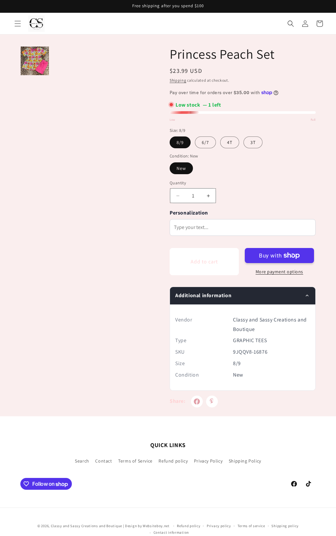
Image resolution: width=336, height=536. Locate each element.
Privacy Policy (208, 461)
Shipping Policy (245, 461)
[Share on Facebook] (197, 401)
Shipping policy (285, 526)
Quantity (178, 183)
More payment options (279, 272)
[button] (17, 23)
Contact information (171, 532)
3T (253, 142)
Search (82, 461)
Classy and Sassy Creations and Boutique (86, 526)
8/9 (180, 142)
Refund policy (173, 461)
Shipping (178, 80)
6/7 (205, 142)
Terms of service (251, 526)
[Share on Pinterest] (212, 401)
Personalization (189, 212)
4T (229, 142)
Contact (103, 461)
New (181, 168)
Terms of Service (135, 461)
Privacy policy (219, 526)
